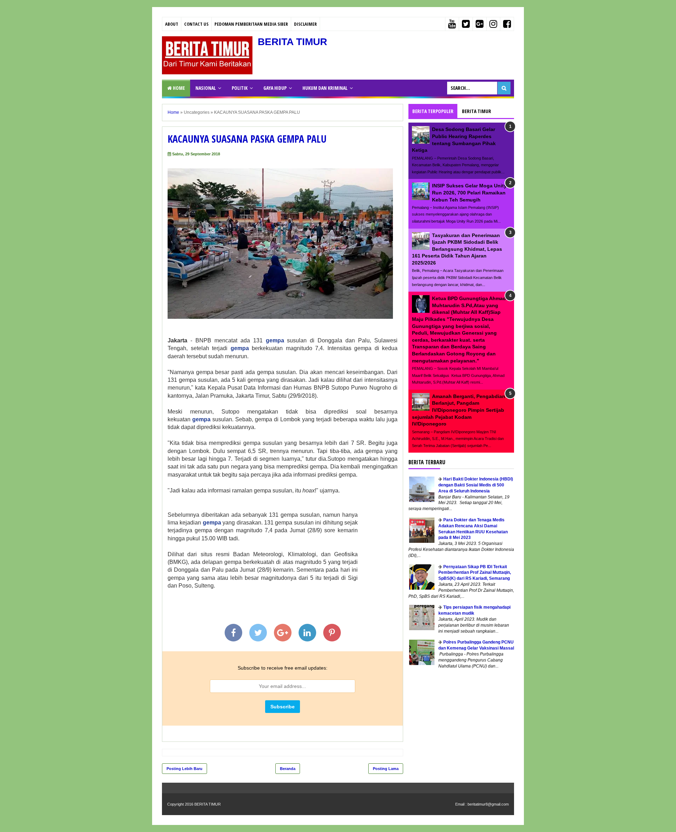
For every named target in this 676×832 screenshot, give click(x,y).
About (171, 24)
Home (178, 88)
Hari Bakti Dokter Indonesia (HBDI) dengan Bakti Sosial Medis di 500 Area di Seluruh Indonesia (475, 485)
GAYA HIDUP (275, 88)
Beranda (287, 768)
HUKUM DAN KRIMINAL (325, 88)
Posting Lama (386, 768)
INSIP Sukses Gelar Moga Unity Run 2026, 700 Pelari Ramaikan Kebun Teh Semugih (469, 192)
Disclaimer (305, 24)
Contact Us (196, 24)
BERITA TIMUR (292, 41)
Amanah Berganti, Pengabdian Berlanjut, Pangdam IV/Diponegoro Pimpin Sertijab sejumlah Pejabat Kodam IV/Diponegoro (458, 410)
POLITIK (240, 88)
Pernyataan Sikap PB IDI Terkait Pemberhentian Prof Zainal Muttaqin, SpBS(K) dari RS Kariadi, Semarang (474, 572)
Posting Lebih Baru (184, 768)
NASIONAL (205, 88)
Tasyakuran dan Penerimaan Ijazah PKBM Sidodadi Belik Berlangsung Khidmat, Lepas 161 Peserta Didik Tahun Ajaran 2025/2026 (457, 249)
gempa (275, 340)
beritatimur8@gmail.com (488, 804)
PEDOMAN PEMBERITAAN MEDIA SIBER (251, 24)
